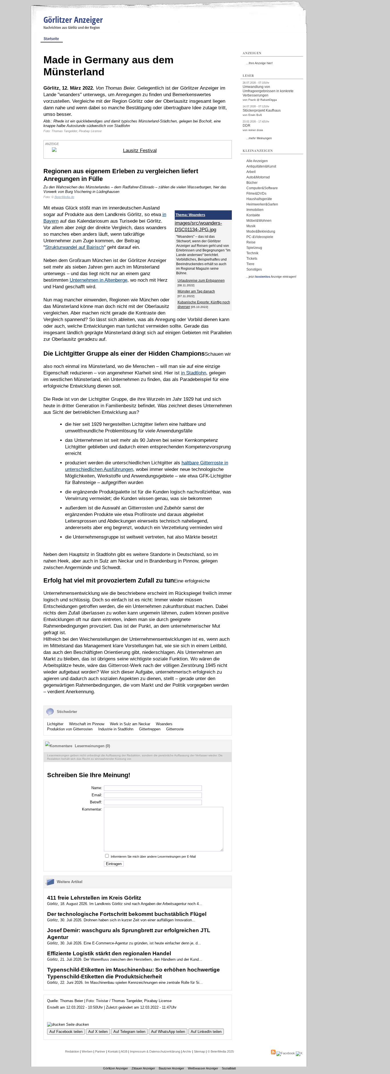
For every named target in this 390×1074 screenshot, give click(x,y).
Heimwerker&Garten (262, 204)
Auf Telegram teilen (129, 1031)
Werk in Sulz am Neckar (130, 724)
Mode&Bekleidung (260, 231)
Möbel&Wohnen (259, 220)
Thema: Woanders (190, 215)
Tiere (250, 264)
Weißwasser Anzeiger (203, 1068)
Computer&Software (262, 188)
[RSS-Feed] (273, 1053)
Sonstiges (254, 269)
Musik (251, 226)
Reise (251, 242)
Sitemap (199, 1051)
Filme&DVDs (256, 193)
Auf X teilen (98, 1031)
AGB (124, 1051)
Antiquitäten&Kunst (261, 166)
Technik (252, 253)
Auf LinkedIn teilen (206, 1031)
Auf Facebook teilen (66, 1031)
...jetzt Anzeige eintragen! (271, 276)
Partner (100, 1051)
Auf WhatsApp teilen (168, 1031)
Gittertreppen (149, 729)
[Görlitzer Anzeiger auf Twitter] (299, 1053)
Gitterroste (175, 729)
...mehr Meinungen (259, 138)
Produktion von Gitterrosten (70, 729)
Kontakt (113, 1051)
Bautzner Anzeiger (171, 1068)
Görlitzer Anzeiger (73, 19)
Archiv (186, 1051)
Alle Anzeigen (257, 161)
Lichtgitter (55, 724)
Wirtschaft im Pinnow (86, 724)
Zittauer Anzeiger (143, 1068)
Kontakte (253, 215)
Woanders (164, 724)
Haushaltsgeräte (259, 199)
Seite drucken (77, 1024)
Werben (87, 1051)
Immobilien (255, 209)
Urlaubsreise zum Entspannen (201, 281)
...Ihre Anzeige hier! (259, 63)
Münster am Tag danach (196, 291)
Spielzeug (254, 247)
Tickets (251, 258)
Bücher (252, 182)
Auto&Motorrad (258, 177)
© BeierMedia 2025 (221, 1051)
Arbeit (251, 171)
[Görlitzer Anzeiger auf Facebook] (285, 1053)
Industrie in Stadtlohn (115, 729)
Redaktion (72, 1051)
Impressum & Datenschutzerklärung (155, 1051)
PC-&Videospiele (259, 236)
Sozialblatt (229, 1068)
